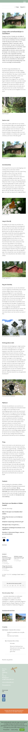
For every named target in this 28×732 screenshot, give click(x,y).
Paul (5, 574)
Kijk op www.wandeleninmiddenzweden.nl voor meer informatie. (13, 489)
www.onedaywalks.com (8, 682)
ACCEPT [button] (22, 729)
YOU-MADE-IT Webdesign (17, 711)
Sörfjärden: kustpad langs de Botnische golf (12, 521)
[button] (3, 618)
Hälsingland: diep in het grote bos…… (11, 524)
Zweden (18, 574)
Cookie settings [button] (14, 729)
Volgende (22, 7)
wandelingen (14, 574)
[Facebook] (3, 696)
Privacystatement (6, 685)
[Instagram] (3, 699)
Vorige (17, 7)
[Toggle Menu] (24, 2)
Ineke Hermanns (5, 629)
